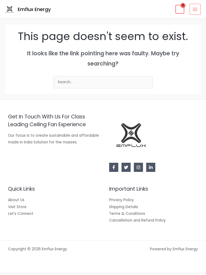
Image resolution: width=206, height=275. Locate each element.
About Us (16, 199)
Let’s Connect (20, 213)
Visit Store (17, 206)
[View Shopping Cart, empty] (179, 9)
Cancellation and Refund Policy (137, 220)
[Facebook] (113, 167)
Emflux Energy (34, 9)
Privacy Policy (121, 199)
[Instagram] (138, 167)
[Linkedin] (150, 167)
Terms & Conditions (127, 213)
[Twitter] (126, 167)
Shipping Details (123, 206)
